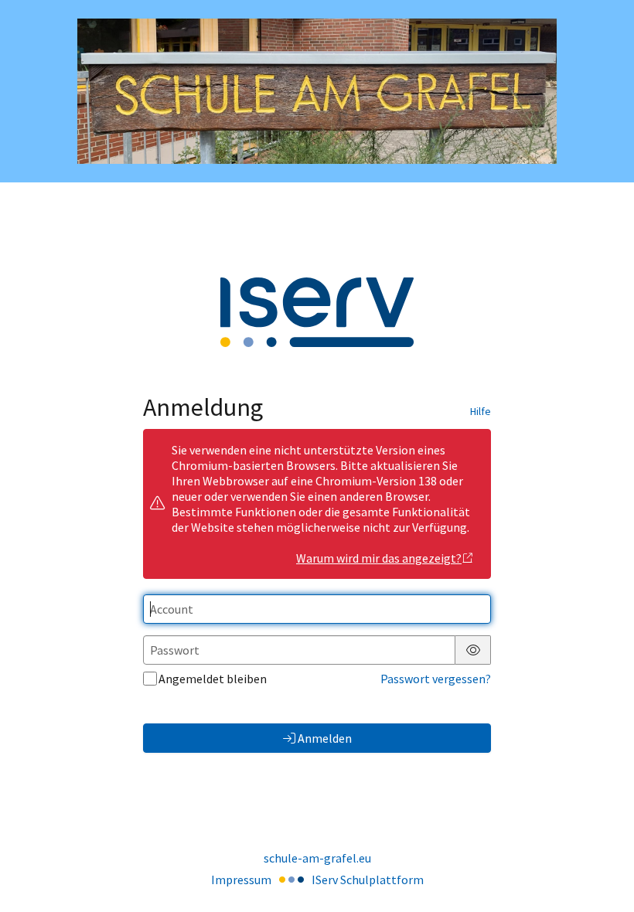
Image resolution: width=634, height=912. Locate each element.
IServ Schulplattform (368, 879)
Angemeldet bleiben (212, 678)
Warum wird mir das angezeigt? (379, 558)
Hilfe (480, 411)
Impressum (241, 879)
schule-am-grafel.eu (317, 858)
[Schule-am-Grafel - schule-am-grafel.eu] (317, 92)
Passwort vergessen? (435, 678)
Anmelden (325, 738)
